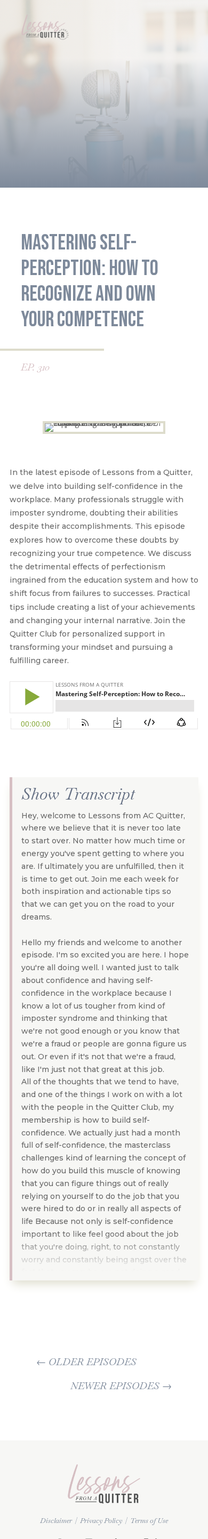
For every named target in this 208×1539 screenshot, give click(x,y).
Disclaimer (56, 1520)
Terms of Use (149, 1520)
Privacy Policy (101, 1520)
